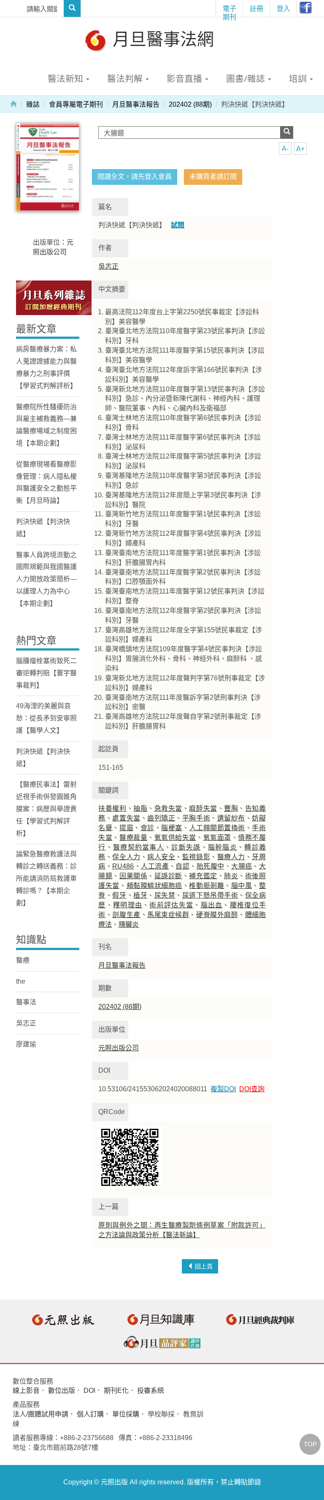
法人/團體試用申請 (40, 1414)
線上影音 (26, 1390)
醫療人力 (231, 857)
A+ (300, 148)
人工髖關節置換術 (217, 827)
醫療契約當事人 (138, 847)
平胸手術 (196, 818)
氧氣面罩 (217, 837)
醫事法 (26, 1002)
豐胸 (231, 808)
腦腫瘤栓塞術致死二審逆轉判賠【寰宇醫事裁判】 (46, 673)
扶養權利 (112, 808)
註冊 (256, 8)
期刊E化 (116, 1390)
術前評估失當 (171, 905)
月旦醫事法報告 (135, 104)
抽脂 (140, 808)
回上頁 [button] (203, 1266)
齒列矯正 (161, 818)
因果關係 (133, 875)
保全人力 (126, 857)
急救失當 (168, 808)
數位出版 (61, 1390)
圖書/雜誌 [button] (246, 78)
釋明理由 (127, 905)
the (20, 981)
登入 (283, 8)
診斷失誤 (185, 847)
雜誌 (33, 104)
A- (285, 148)
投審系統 (150, 1390)
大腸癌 (241, 866)
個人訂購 (90, 1414)
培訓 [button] (299, 78)
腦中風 (241, 885)
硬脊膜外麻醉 (217, 914)
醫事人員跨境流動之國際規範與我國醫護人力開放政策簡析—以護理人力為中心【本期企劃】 (46, 579)
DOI (89, 1390)
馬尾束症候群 (168, 914)
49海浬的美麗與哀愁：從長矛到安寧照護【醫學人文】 (46, 718)
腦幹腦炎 (222, 847)
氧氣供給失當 (175, 837)
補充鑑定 (203, 875)
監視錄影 (196, 857)
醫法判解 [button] (126, 78)
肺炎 (231, 875)
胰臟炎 (129, 924)
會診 (147, 827)
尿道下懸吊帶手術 (210, 895)
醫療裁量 (133, 837)
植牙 (140, 895)
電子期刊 (229, 10)
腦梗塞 (171, 827)
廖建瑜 (26, 1044)
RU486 (123, 866)
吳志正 (108, 266)
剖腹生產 (126, 914)
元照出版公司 (118, 1048)
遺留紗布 (231, 818)
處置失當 (126, 818)
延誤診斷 (168, 875)
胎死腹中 (210, 866)
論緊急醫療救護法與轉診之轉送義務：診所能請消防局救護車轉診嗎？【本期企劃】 (46, 878)
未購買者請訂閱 (213, 176)
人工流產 (155, 866)
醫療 (23, 960)
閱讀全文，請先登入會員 (134, 176)
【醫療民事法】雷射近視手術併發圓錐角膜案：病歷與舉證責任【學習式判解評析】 (46, 808)
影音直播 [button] (185, 78)
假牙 (119, 895)
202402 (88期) (190, 104)
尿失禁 (165, 895)
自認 (182, 866)
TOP (310, 1444)
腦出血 (212, 905)
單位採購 (125, 1414)
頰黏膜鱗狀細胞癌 (154, 885)
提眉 (126, 827)
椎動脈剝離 (206, 885)
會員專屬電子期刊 (76, 104)
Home (13, 103)
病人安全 (161, 857)
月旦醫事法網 (161, 38)
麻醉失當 (203, 808)
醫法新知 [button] (66, 78)
